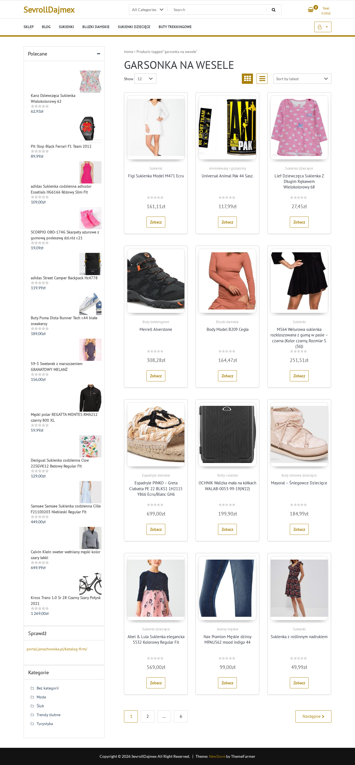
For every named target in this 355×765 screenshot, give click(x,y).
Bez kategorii (48, 688)
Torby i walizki (227, 475)
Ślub (40, 705)
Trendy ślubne (48, 714)
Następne (312, 716)
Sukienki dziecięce (299, 168)
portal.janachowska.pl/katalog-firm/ (57, 648)
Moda (41, 696)
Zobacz (156, 222)
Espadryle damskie (156, 475)
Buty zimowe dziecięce (299, 475)
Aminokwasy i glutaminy (227, 168)
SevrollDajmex (49, 9)
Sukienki (155, 168)
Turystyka (45, 723)
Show (128, 78)
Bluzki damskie (227, 321)
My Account (322, 27)
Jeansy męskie (227, 629)
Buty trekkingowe (156, 321)
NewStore (217, 756)
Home (128, 51)
